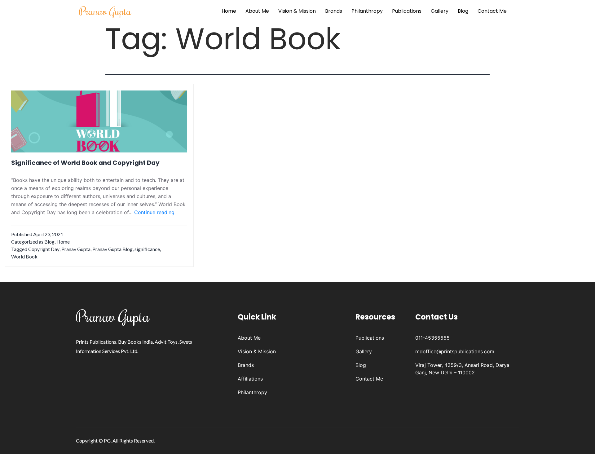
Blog (463, 11)
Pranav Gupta (105, 11)
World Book (24, 256)
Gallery (439, 11)
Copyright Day (44, 249)
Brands (333, 11)
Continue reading (154, 212)
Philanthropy (367, 11)
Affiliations (250, 379)
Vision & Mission (297, 11)
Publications (406, 11)
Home (229, 11)
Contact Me (492, 11)
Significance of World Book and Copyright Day (85, 163)
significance (147, 249)
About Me (257, 11)
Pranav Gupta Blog (112, 249)
